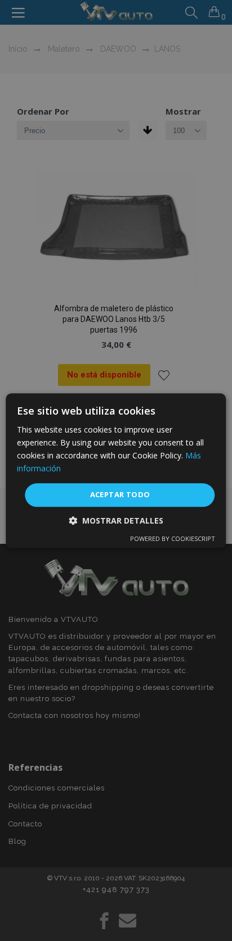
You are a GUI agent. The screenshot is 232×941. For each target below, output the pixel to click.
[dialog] (116, 470)
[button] (116, 520)
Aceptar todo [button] (120, 495)
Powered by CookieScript (172, 538)
